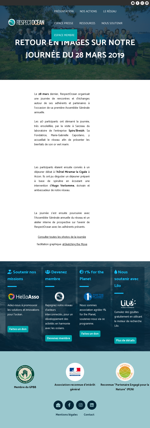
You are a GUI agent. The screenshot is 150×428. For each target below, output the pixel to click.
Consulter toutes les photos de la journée (62, 237)
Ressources (87, 23)
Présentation (64, 11)
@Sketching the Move (74, 244)
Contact (89, 414)
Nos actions (88, 11)
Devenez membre (58, 338)
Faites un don (18, 329)
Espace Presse (63, 23)
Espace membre (64, 35)
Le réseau (109, 11)
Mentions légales (67, 414)
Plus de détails (125, 340)
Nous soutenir (112, 23)
